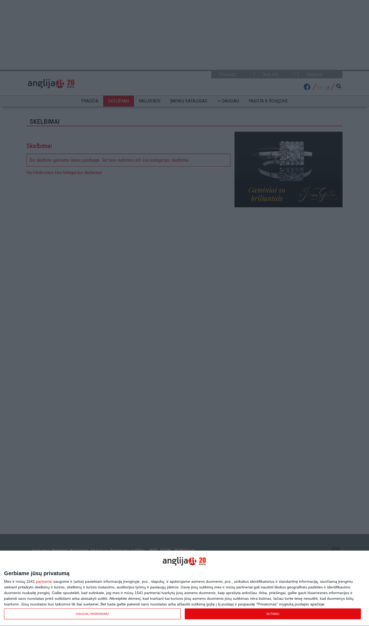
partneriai (44, 581)
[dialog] (184, 588)
